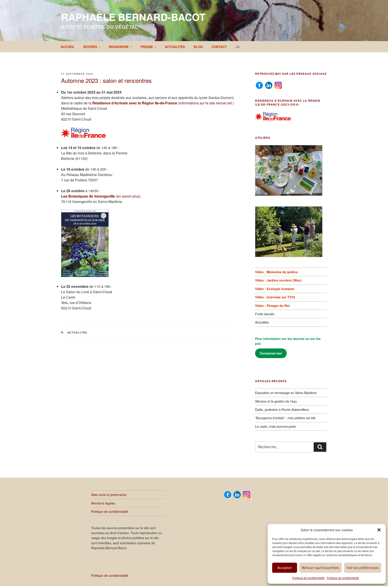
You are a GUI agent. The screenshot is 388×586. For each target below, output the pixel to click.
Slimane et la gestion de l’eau (276, 401)
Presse (147, 46)
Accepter (284, 568)
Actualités (175, 46)
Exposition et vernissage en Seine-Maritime (286, 392)
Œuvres (90, 46)
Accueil (68, 46)
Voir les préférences (362, 568)
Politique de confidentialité (308, 578)
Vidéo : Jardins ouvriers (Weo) (278, 280)
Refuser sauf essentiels (320, 568)
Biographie (119, 46)
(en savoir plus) (100, 196)
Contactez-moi (271, 353)
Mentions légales (103, 503)
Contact (219, 46)
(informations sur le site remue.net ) (163, 103)
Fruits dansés (264, 314)
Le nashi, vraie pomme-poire (275, 426)
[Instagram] (278, 85)
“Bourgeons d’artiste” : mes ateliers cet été (285, 418)
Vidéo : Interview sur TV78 (275, 297)
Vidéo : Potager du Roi (272, 305)
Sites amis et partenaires (108, 494)
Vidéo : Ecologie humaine (274, 288)
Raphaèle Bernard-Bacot (133, 17)
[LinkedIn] (269, 85)
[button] (379, 530)
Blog (198, 46)
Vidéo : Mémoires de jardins (276, 272)
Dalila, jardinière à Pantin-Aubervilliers (282, 409)
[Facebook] (259, 85)
